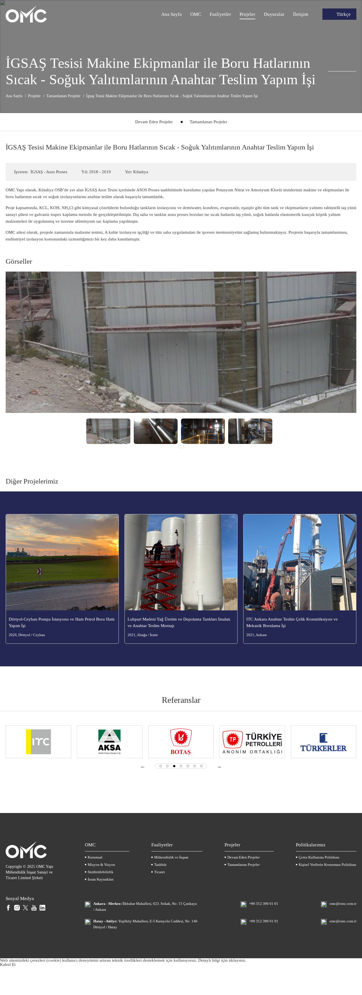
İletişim (300, 14)
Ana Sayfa (171, 14)
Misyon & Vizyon (101, 864)
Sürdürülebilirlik (100, 872)
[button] (161, 766)
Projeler (247, 14)
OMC (195, 14)
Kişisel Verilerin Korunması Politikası (327, 864)
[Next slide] (219, 766)
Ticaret (159, 872)
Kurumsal (95, 857)
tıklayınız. (237, 960)
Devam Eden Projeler (154, 122)
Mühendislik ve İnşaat (171, 857)
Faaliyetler (220, 14)
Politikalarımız (311, 844)
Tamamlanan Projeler (208, 122)
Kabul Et (8, 964)
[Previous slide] (142, 766)
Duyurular (274, 14)
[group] (108, 431)
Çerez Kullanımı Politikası (319, 857)
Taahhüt (160, 864)
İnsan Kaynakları (101, 879)
